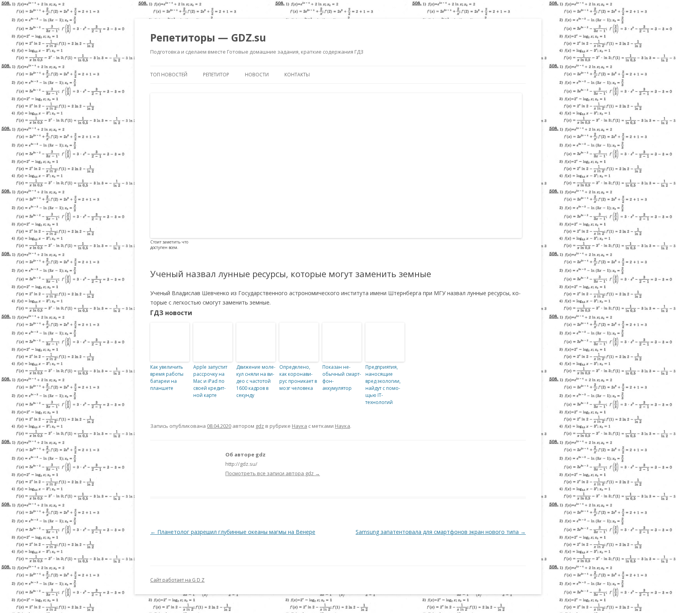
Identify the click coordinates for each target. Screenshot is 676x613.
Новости (257, 74)
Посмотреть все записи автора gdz (272, 473)
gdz (259, 425)
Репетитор (216, 74)
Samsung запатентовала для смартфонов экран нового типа (441, 531)
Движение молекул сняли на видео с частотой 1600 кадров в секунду (255, 381)
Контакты (297, 74)
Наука (299, 425)
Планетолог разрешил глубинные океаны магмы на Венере (232, 531)
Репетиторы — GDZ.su (208, 38)
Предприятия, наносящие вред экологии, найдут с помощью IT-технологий (383, 385)
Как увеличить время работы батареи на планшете (166, 377)
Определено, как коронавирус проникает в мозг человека (298, 377)
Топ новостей (168, 74)
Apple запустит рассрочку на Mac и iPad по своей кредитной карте (210, 381)
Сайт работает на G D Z (177, 580)
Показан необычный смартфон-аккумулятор (341, 377)
